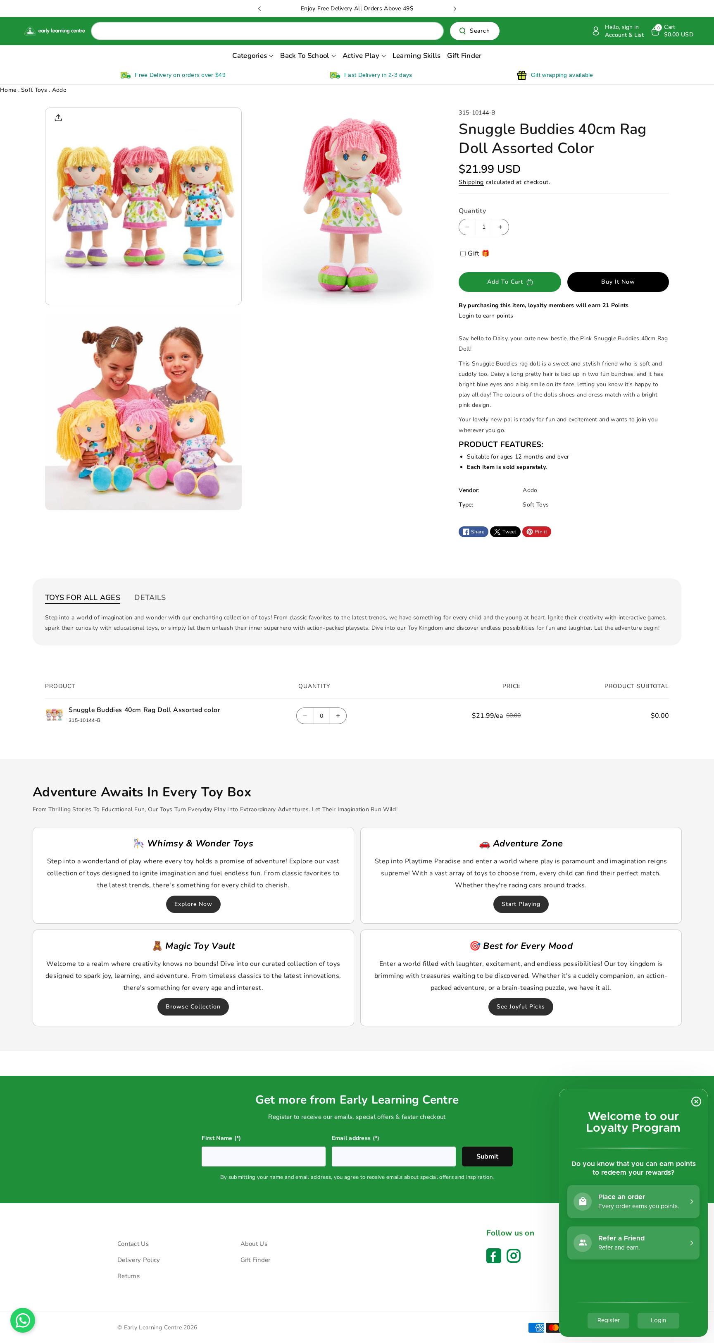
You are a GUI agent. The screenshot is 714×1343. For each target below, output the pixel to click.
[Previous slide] (259, 8)
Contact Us (133, 1244)
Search (480, 31)
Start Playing (520, 904)
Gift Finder (255, 1260)
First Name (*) (221, 1138)
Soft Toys (35, 90)
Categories (249, 55)
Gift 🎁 (479, 253)
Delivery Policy (138, 1260)
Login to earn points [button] (486, 316)
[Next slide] (455, 8)
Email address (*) (356, 1138)
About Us (253, 1244)
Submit (487, 1156)
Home (8, 90)
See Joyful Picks (521, 1007)
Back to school (304, 55)
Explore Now (193, 904)
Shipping (471, 182)
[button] (671, 31)
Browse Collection (193, 1007)
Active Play (361, 55)
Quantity (472, 210)
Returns (128, 1276)
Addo (59, 90)
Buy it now (618, 282)
